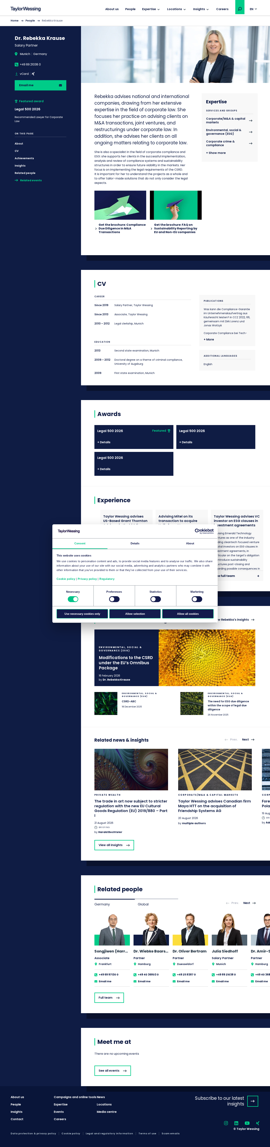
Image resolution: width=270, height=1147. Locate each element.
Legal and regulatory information (109, 1133)
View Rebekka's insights (231, 620)
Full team (105, 998)
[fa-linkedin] (233, 1123)
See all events (109, 1070)
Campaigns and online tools (75, 1097)
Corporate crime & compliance (220, 143)
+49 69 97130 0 (108, 974)
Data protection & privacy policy (33, 1133)
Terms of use (147, 1133)
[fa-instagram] (223, 1123)
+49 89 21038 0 (30, 64)
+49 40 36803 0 (148, 974)
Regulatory (106, 578)
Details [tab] (135, 543)
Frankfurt (105, 964)
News (101, 1097)
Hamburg (144, 964)
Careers (222, 9)
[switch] (114, 599)
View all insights (111, 845)
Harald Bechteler (110, 832)
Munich (25, 54)
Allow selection (135, 613)
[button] (240, 9)
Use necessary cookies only (82, 613)
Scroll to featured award (40, 111)
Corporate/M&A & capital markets (225, 120)
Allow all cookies (188, 613)
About (19, 143)
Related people (25, 173)
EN (251, 9)
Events (59, 1112)
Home (15, 20)
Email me (26, 85)
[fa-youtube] (244, 1123)
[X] (33, 74)
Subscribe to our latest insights (219, 1101)
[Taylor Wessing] (25, 9)
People (130, 9)
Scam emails (171, 1133)
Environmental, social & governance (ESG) (223, 132)
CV (17, 151)
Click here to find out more (174, 657)
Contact (17, 1119)
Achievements (24, 158)
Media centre (107, 1112)
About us (112, 9)
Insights (199, 9)
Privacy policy (87, 578)
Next (245, 740)
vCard (24, 74)
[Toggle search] (240, 9)
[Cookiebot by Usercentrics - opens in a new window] (197, 531)
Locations (174, 9)
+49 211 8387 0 (186, 974)
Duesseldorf (185, 964)
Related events (31, 180)
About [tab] (190, 543)
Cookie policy (66, 578)
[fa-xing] (254, 1123)
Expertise (149, 9)
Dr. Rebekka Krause (116, 680)
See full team (225, 576)
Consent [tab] (79, 543)
